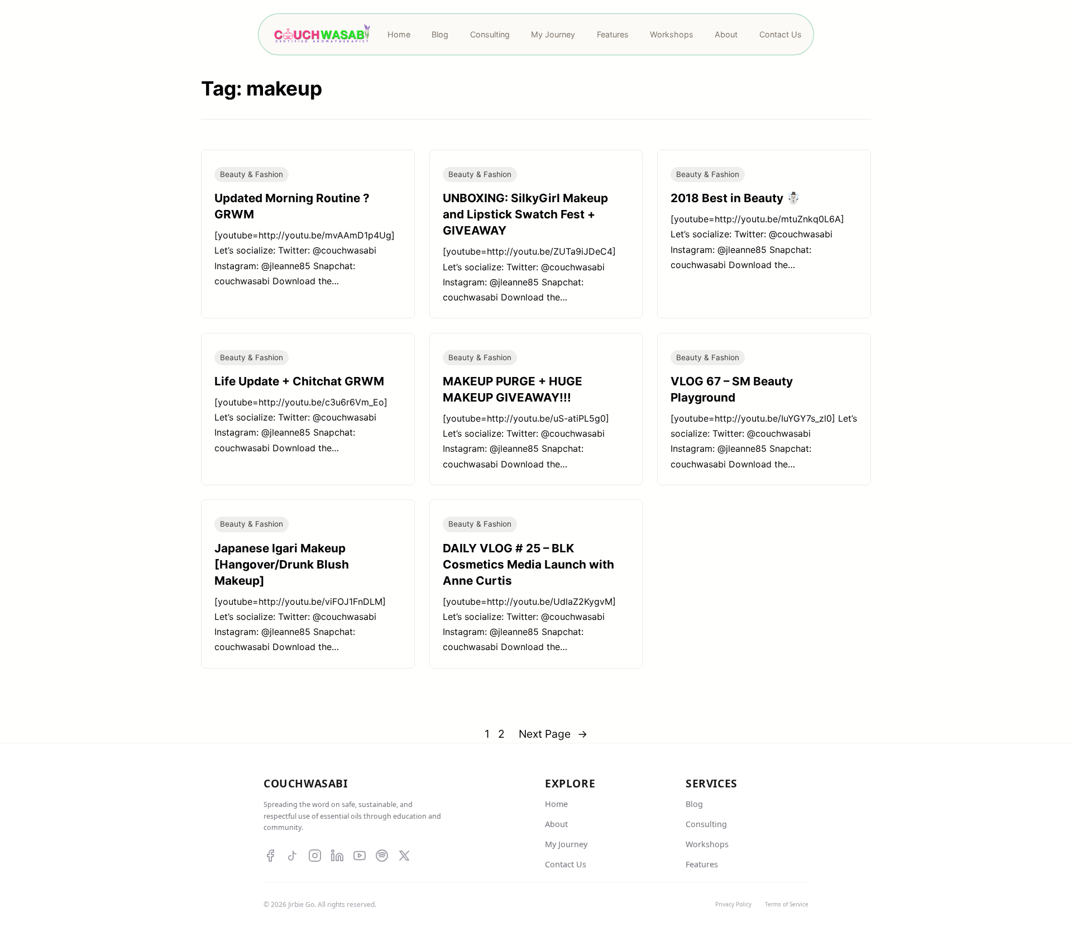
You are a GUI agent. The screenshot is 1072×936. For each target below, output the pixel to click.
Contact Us (565, 864)
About (556, 824)
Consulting (706, 824)
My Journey (566, 844)
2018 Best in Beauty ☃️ (736, 198)
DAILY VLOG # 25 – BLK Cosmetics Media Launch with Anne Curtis (528, 564)
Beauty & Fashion (251, 174)
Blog (694, 804)
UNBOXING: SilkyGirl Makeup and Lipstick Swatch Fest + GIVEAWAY (525, 214)
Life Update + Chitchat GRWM (299, 381)
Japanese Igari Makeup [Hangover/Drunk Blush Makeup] (281, 564)
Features (702, 864)
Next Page (553, 734)
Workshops (707, 844)
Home (556, 804)
